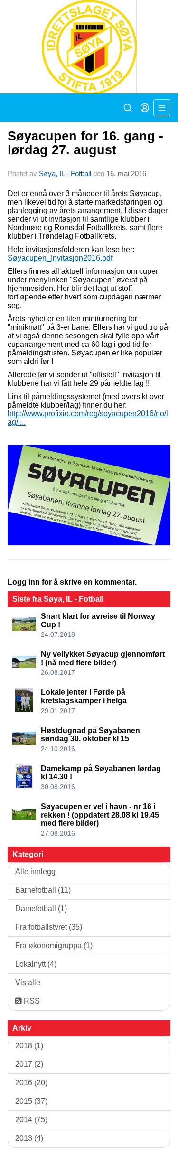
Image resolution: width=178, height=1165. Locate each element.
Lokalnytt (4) (35, 964)
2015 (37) (31, 1101)
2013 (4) (29, 1138)
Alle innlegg (35, 871)
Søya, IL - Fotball (65, 173)
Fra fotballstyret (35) (48, 927)
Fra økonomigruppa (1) (54, 945)
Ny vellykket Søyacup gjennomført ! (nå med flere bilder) (103, 658)
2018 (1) (29, 1046)
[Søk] (127, 107)
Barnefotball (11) (43, 890)
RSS (31, 1001)
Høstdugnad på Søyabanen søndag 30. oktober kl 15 (90, 735)
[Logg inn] (144, 107)
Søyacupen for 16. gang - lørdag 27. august (85, 143)
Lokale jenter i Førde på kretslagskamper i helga (84, 696)
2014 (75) (31, 1120)
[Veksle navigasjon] (161, 107)
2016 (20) (31, 1083)
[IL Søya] (89, 46)
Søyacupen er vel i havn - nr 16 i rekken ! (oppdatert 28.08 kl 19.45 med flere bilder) (100, 814)
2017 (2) (29, 1064)
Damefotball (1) (41, 908)
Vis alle (27, 983)
